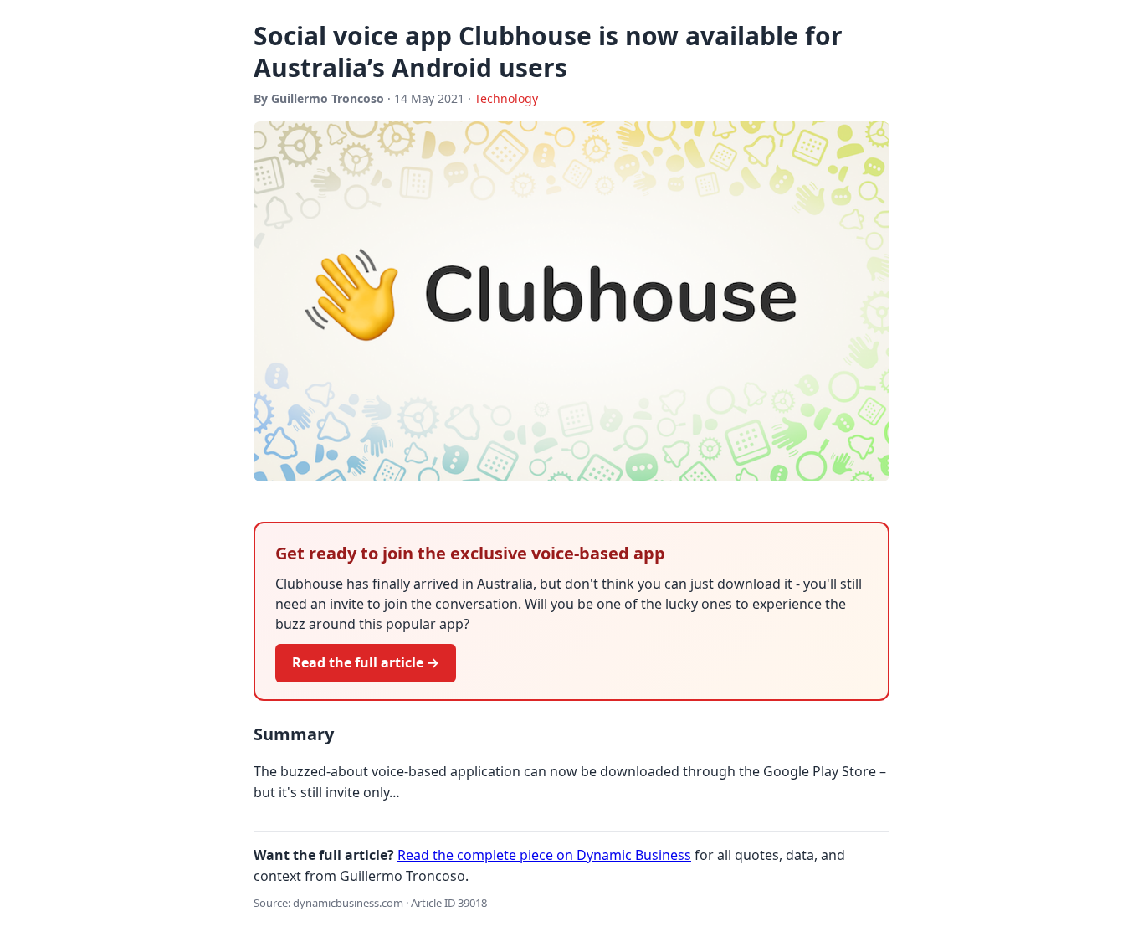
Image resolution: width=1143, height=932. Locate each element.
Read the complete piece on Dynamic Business (544, 855)
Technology (506, 98)
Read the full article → (365, 662)
